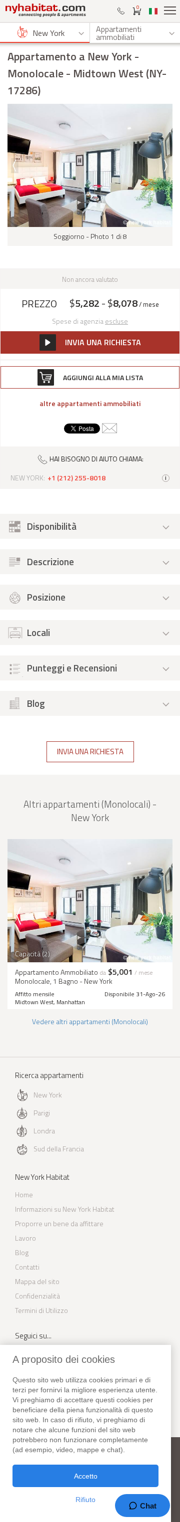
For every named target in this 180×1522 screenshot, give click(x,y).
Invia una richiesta (90, 751)
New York (48, 1094)
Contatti (27, 1267)
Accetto (86, 1476)
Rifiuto (86, 1500)
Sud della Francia (59, 1148)
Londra (44, 1130)
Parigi (42, 1112)
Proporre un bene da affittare (59, 1223)
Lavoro (25, 1238)
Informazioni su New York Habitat (64, 1209)
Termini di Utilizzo (41, 1310)
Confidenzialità (37, 1296)
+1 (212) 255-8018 (77, 478)
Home (24, 1194)
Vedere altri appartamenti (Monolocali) (90, 1021)
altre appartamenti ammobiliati (90, 404)
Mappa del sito (37, 1281)
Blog (21, 1252)
